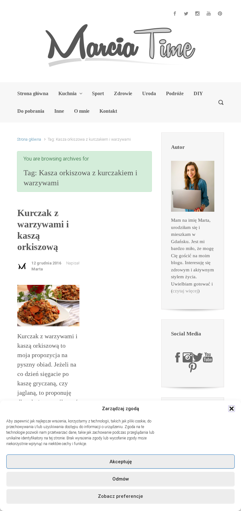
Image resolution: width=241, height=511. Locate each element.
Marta (37, 269)
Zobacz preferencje (120, 496)
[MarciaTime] (178, 357)
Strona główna (29, 139)
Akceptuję (121, 462)
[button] (231, 408)
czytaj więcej (185, 290)
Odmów (120, 479)
